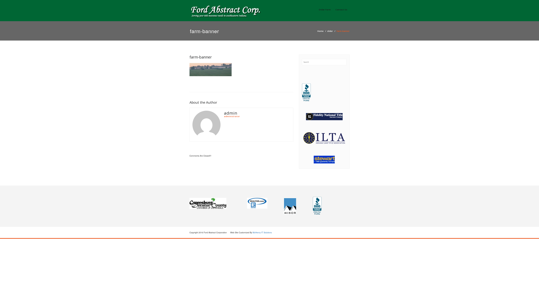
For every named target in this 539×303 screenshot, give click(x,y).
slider (330, 31)
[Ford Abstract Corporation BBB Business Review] (306, 92)
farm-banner (200, 57)
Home (320, 31)
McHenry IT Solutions (262, 232)
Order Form (325, 9)
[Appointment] (227, 10)
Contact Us (341, 9)
